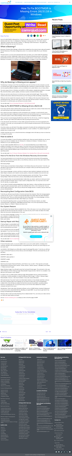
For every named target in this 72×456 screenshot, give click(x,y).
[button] (51, 216)
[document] (36, 228)
